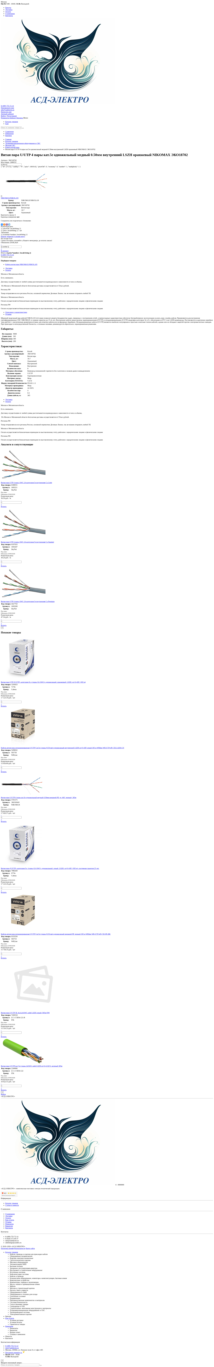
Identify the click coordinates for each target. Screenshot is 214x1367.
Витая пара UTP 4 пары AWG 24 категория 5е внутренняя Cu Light (26, 483)
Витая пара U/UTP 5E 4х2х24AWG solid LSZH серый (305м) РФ (25, 1013)
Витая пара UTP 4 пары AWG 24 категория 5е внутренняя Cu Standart (27, 542)
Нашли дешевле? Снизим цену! (13, 236)
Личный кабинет (7, 114)
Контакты (9, 1228)
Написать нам (6, 112)
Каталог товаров (11, 122)
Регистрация (12, 116)
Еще (7, 124)
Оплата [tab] (8, 270)
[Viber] (7, 225)
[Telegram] (9, 225)
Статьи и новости (12, 1205)
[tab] (8, 314)
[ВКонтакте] (2, 225)
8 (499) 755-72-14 (7, 106)
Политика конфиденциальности (13, 1248)
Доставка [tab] (8, 268)
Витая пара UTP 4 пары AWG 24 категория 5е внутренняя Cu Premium (28, 601)
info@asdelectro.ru (7, 110)
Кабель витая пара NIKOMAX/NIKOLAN (21, 264)
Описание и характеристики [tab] (16, 312)
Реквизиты (9, 1224)
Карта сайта (30, 1248)
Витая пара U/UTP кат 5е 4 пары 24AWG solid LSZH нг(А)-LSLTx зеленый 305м (31, 1066)
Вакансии (9, 1226)
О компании (10, 1214)
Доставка (8, 1216)
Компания (9, 1326)
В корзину (5, 251)
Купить (3, 507)
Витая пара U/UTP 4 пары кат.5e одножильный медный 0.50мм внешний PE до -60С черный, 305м (38, 798)
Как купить (9, 1220)
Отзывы (8, 1222)
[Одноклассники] (4, 225)
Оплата (8, 1218)
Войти (3, 116)
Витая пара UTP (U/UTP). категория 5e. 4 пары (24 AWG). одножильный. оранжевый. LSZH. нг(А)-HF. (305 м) (43, 682)
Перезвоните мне (7, 108)
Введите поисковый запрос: (11, 1363)
